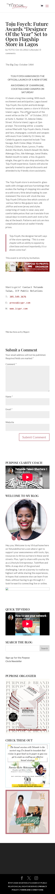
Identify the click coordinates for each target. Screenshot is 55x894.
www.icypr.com (19, 308)
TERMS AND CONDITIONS (31, 890)
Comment (11, 364)
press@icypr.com (20, 302)
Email (9, 409)
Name (9, 396)
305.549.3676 (18, 296)
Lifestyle (34, 49)
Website (10, 422)
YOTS (11, 49)
